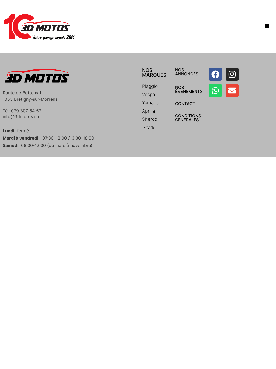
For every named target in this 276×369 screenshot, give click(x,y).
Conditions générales (188, 117)
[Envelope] (232, 90)
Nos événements (189, 89)
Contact (185, 103)
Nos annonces (186, 71)
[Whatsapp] (215, 90)
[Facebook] (215, 74)
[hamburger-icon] (267, 26)
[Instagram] (232, 74)
